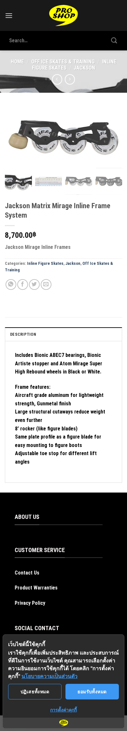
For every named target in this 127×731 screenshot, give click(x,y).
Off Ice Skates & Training (63, 62)
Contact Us (27, 573)
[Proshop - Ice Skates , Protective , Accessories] (63, 15)
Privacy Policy (30, 603)
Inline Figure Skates (45, 263)
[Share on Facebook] (22, 284)
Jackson (84, 68)
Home (17, 62)
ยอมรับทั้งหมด (92, 691)
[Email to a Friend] (46, 284)
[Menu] (9, 15)
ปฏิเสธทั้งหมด (35, 691)
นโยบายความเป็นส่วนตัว (49, 676)
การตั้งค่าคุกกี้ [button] (63, 709)
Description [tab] (23, 334)
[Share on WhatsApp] (11, 284)
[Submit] (114, 40)
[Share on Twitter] (34, 284)
